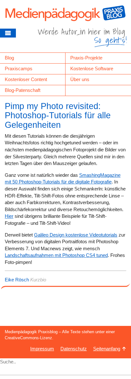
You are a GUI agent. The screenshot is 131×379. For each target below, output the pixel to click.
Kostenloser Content (26, 79)
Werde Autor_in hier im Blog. (82, 39)
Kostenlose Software (91, 68)
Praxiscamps (18, 68)
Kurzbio (38, 279)
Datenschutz (73, 348)
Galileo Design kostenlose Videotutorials (75, 235)
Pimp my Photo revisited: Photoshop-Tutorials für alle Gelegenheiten (58, 115)
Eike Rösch (17, 279)
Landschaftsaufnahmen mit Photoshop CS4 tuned (56, 255)
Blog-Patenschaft (22, 90)
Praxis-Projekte (86, 57)
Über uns (79, 79)
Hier (9, 216)
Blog (9, 57)
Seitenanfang (106, 348)
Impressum (42, 348)
